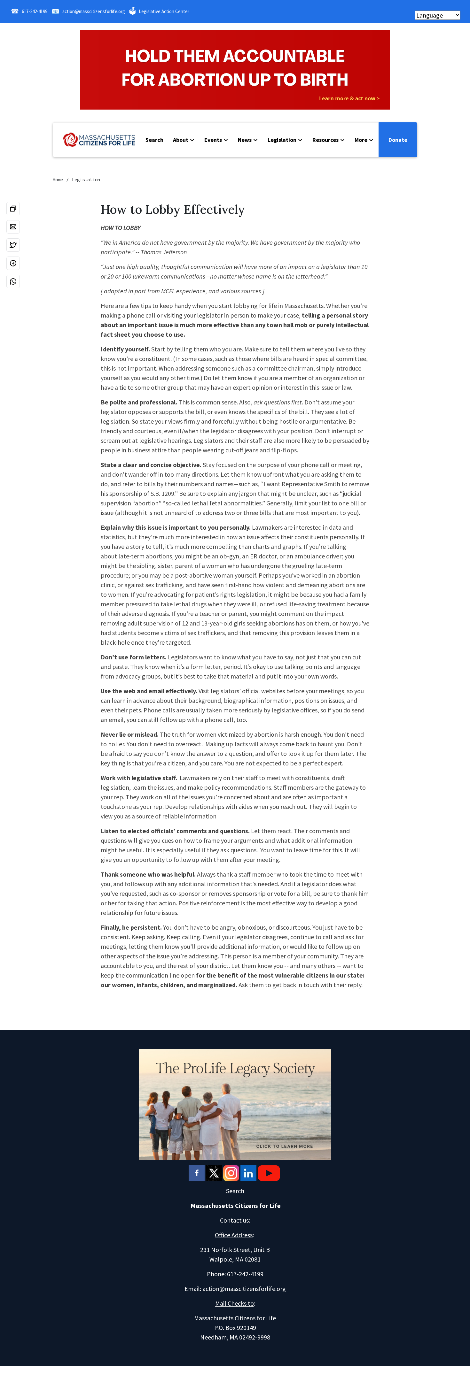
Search (154, 139)
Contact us (234, 1220)
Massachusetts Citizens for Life (236, 1205)
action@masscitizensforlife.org (93, 11)
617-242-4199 (34, 11)
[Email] (13, 227)
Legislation (282, 139)
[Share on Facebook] (13, 263)
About (180, 139)
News (245, 139)
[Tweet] (13, 245)
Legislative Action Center (164, 11)
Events (213, 139)
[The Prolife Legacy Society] (235, 1104)
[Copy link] (13, 208)
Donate (397, 139)
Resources (325, 139)
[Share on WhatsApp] (13, 281)
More (361, 139)
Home (58, 179)
